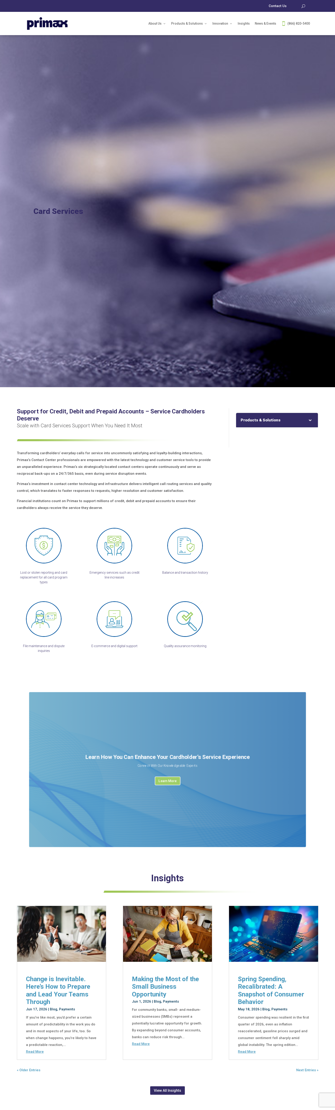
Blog (53, 1009)
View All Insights (167, 1090)
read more (35, 1052)
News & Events (265, 23)
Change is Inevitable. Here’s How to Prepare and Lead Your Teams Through (58, 990)
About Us (155, 23)
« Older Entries (28, 1070)
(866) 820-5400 (298, 23)
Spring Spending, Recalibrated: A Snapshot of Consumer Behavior (271, 990)
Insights (244, 23)
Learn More (167, 781)
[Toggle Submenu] (310, 420)
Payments (67, 1009)
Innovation (220, 23)
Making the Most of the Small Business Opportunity (165, 986)
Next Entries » (307, 1070)
